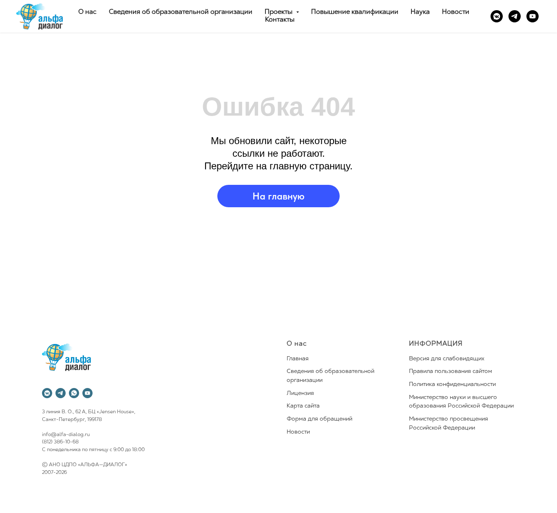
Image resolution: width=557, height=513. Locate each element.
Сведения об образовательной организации (180, 12)
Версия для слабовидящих (446, 359)
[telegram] (514, 16)
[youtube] (532, 16)
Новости (455, 12)
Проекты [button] (279, 12)
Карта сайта (303, 406)
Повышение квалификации (354, 12)
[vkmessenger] (497, 16)
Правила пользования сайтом (450, 371)
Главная (298, 359)
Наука (420, 12)
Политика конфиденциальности (452, 384)
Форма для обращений (319, 419)
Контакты (279, 20)
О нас (87, 12)
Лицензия (300, 393)
